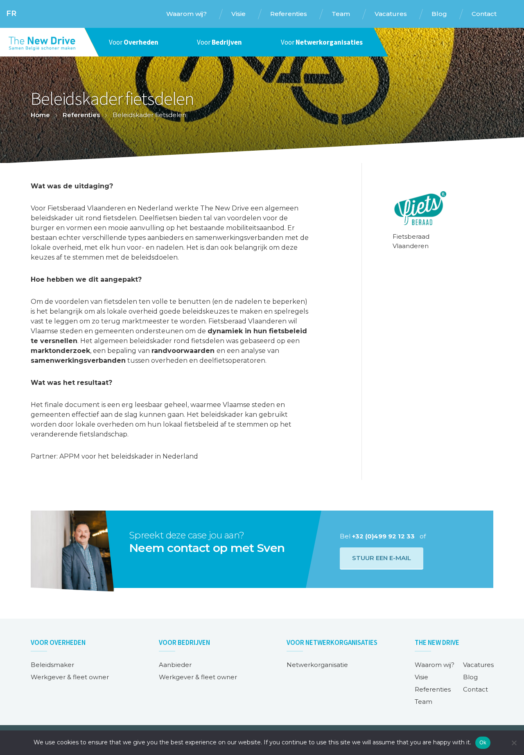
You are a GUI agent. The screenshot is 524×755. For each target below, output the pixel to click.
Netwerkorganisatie (317, 665)
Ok (483, 742)
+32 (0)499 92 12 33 (383, 536)
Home (40, 115)
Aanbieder (175, 665)
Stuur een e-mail (381, 558)
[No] (514, 743)
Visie (421, 677)
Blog (470, 677)
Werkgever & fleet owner (70, 677)
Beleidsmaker (52, 665)
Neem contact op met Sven (207, 548)
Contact (475, 689)
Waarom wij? (434, 665)
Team (423, 701)
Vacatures (478, 665)
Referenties (81, 115)
